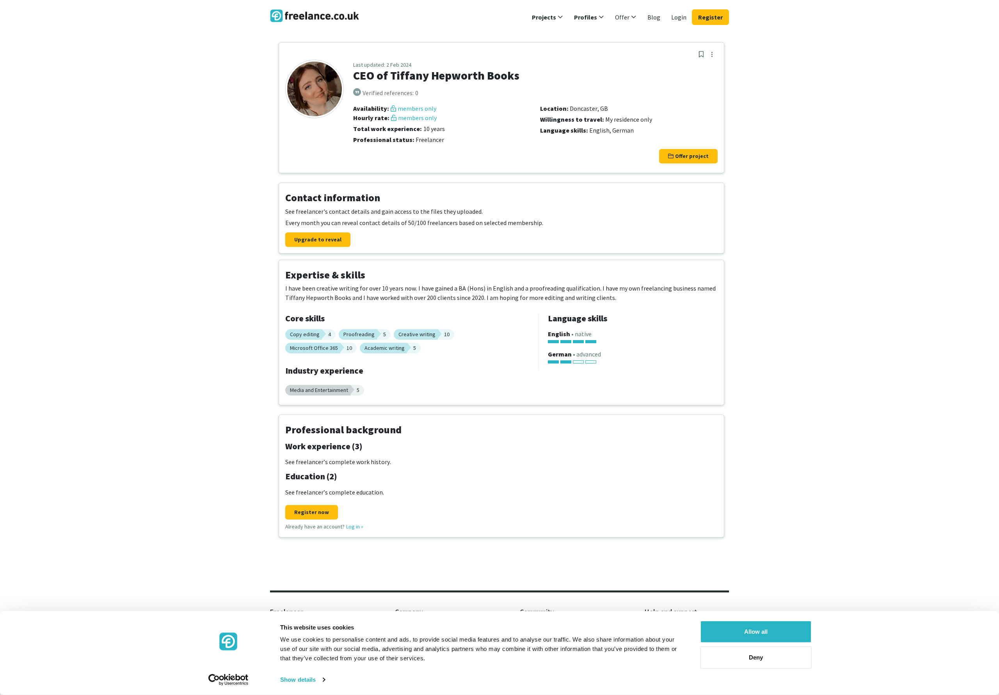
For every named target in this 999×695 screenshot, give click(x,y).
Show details (298, 679)
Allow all (756, 631)
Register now (311, 512)
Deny (756, 657)
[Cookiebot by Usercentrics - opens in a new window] (228, 680)
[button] (547, 17)
